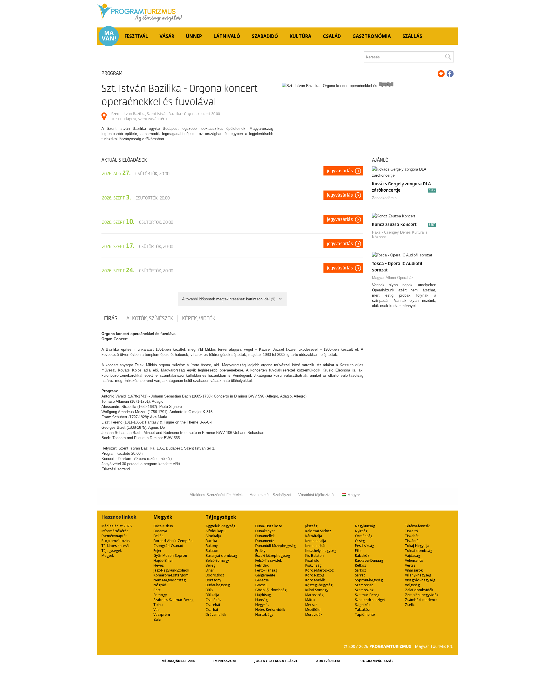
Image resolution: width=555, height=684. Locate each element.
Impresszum (224, 661)
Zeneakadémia (384, 198)
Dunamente (264, 540)
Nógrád (159, 585)
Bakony (212, 545)
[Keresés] (448, 56)
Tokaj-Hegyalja (417, 545)
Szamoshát (364, 585)
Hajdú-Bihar (163, 560)
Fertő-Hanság (266, 570)
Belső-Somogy (217, 560)
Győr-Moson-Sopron (170, 555)
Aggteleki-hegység (220, 526)
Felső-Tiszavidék (268, 560)
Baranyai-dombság (221, 555)
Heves (158, 565)
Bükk (209, 589)
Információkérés (114, 530)
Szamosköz (364, 589)
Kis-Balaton (314, 555)
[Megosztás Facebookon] (450, 73)
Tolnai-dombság (418, 550)
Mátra (310, 599)
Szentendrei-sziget (370, 599)
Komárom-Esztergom (170, 575)
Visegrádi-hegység (420, 580)
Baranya (160, 530)
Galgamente (265, 575)
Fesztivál (136, 36)
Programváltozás (115, 540)
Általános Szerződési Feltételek (216, 495)
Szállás (412, 36)
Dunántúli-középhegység (275, 545)
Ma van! (109, 35)
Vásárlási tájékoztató (316, 495)
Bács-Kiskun (163, 526)
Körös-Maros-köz (319, 570)
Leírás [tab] (109, 318)
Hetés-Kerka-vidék (270, 609)
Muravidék (313, 614)
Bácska (211, 540)
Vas (156, 609)
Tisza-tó (411, 530)
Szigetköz (362, 604)
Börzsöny (213, 580)
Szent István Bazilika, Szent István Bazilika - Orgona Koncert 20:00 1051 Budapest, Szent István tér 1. (165, 116)
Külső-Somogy (316, 589)
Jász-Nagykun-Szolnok (171, 570)
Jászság (311, 526)
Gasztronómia (371, 36)
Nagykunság (365, 526)
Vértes (410, 565)
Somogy (160, 594)
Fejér (157, 550)
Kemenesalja (315, 540)
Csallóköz (213, 599)
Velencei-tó (414, 560)
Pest (156, 589)
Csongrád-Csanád (168, 545)
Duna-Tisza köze (268, 526)
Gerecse (262, 580)
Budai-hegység (218, 585)
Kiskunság (313, 565)
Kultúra (300, 36)
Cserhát (212, 609)
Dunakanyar (265, 530)
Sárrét (360, 575)
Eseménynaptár (114, 535)
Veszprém (161, 614)
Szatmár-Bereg (367, 594)
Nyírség (361, 530)
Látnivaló (227, 36)
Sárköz (360, 570)
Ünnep (194, 36)
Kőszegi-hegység (318, 585)
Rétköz (360, 565)
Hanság (261, 599)
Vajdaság (412, 555)
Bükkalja (212, 594)
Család (332, 36)
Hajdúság (263, 594)
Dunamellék (265, 535)
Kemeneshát (315, 545)
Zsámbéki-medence (421, 599)
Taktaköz (362, 609)
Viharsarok (414, 570)
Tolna (158, 604)
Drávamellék (216, 614)
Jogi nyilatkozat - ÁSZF (276, 661)
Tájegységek (111, 550)
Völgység (412, 585)
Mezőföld (313, 609)
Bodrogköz (215, 575)
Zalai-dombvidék (419, 589)
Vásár (167, 36)
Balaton (212, 550)
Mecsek (311, 604)
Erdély (260, 550)
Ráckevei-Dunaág (369, 560)
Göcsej (261, 585)
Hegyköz (262, 604)
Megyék (107, 555)
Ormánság (363, 535)
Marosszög (314, 594)
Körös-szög (314, 575)
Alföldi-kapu (215, 530)
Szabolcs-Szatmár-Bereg (173, 599)
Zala (157, 619)
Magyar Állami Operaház (392, 278)
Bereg (210, 565)
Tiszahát (412, 535)
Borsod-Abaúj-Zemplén (173, 540)
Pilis (358, 550)
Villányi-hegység (418, 575)
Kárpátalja (313, 535)
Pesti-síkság (364, 545)
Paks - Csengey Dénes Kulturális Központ (400, 234)
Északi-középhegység (272, 555)
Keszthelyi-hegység (320, 550)
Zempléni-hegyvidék (421, 594)
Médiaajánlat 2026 (116, 526)
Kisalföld (312, 560)
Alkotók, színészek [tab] (149, 318)
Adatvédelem (328, 661)
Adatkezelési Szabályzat (270, 495)
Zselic (410, 604)
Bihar (210, 570)
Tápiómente (365, 614)
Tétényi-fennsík (417, 526)
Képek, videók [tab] (198, 318)
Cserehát (213, 604)
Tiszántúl (412, 540)
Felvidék (262, 565)
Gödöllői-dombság (270, 589)
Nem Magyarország (169, 580)
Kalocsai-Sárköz (318, 530)
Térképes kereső (115, 545)
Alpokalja (213, 535)
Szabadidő (265, 36)
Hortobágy (264, 614)
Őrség (360, 540)
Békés (158, 535)
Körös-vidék (315, 580)
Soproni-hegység (369, 580)
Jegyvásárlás (340, 170)
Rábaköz (362, 555)
